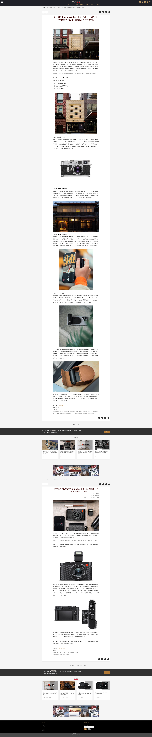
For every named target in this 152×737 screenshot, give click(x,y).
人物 (73, 4)
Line (43, 727)
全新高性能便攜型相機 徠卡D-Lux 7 (61, 654)
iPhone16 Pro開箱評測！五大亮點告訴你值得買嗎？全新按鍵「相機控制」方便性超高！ (74, 413)
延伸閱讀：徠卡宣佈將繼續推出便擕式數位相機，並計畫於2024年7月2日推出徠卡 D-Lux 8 (74, 73)
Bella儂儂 (60, 405)
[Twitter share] (103, 12)
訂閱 (107, 432)
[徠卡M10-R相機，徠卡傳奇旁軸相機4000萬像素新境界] (102, 690)
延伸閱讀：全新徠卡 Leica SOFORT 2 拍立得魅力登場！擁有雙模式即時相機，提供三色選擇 (75, 540)
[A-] (43, 12)
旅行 (52, 4)
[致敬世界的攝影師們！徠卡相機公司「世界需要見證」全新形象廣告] (102, 449)
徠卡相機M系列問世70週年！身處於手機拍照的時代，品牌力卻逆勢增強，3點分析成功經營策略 (76, 411)
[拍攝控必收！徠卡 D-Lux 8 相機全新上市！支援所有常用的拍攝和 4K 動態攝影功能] (50, 449)
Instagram (44, 726)
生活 (64, 4)
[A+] (46, 12)
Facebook (44, 725)
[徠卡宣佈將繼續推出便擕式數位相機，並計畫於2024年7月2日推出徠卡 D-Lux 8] (67, 449)
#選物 (98, 497)
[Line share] (109, 12)
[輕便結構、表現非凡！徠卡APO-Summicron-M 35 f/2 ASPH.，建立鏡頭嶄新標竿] (67, 690)
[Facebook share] (100, 12)
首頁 (44, 7)
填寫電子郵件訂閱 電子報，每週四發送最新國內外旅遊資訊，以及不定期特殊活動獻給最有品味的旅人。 (61, 432)
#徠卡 (94, 26)
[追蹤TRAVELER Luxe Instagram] (142, 2)
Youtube (43, 729)
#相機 (94, 497)
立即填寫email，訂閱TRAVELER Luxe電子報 (89, 724)
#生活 (98, 26)
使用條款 (43, 730)
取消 (89, 729)
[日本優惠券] (76, 470)
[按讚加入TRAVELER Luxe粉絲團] (140, 2)
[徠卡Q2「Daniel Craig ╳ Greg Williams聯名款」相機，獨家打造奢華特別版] (85, 690)
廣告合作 (93, 4)
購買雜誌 (87, 4)
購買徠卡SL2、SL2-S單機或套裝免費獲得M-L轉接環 (65, 652)
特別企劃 (81, 4)
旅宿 (60, 4)
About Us (43, 724)
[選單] (2, 1)
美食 (56, 4)
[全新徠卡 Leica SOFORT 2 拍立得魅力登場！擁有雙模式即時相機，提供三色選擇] (85, 449)
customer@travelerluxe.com (76, 735)
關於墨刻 (98, 4)
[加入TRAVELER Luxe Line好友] (145, 2)
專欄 (77, 4)
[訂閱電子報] (147, 2)
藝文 (68, 4)
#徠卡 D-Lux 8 (85, 497)
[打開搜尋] (150, 2)
